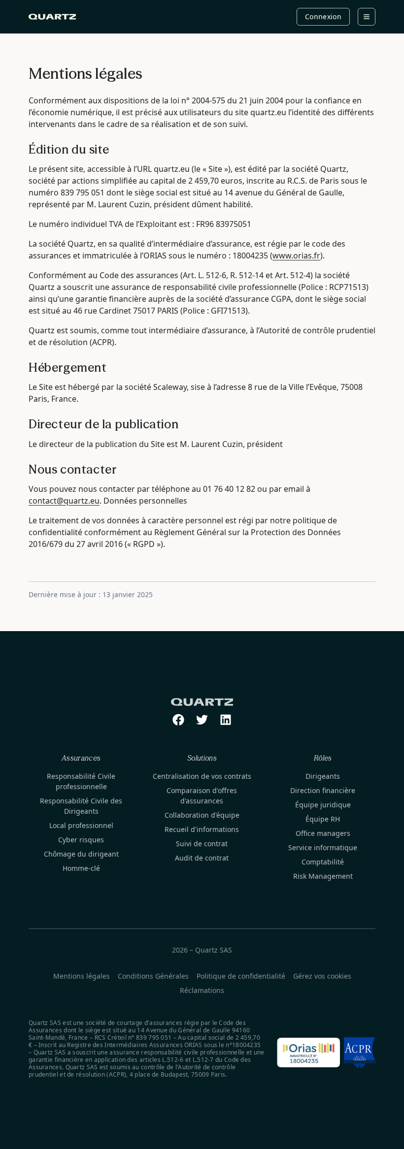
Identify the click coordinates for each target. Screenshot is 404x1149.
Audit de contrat (202, 857)
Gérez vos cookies (322, 976)
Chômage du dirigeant (81, 854)
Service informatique (322, 847)
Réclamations (202, 990)
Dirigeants (322, 776)
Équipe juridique (323, 804)
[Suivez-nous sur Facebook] (178, 720)
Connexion (323, 16)
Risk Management (323, 876)
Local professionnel (81, 825)
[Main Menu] (366, 17)
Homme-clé (81, 868)
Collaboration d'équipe (202, 815)
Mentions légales (81, 976)
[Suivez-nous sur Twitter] (202, 720)
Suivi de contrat (202, 843)
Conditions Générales (153, 976)
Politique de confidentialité (241, 976)
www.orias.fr (296, 255)
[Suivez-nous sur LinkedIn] (226, 720)
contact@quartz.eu (64, 500)
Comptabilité (323, 861)
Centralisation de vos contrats (202, 776)
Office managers (323, 833)
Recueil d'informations (202, 829)
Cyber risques (81, 839)
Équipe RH (322, 819)
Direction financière (322, 790)
